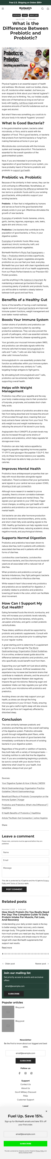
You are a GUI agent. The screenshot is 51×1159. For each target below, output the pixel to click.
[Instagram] (25, 1073)
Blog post (19, 1007)
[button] (2, 954)
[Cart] (48, 8)
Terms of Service (17, 883)
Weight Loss (34, 15)
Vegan (25, 15)
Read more (7, 947)
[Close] (46, 1111)
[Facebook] (19, 1073)
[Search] (42, 8)
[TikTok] (31, 1073)
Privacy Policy (40, 1151)
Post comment (14, 889)
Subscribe (13, 994)
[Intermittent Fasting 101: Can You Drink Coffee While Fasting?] (3, 964)
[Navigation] (2, 8)
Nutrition (16, 15)
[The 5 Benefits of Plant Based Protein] (48, 964)
